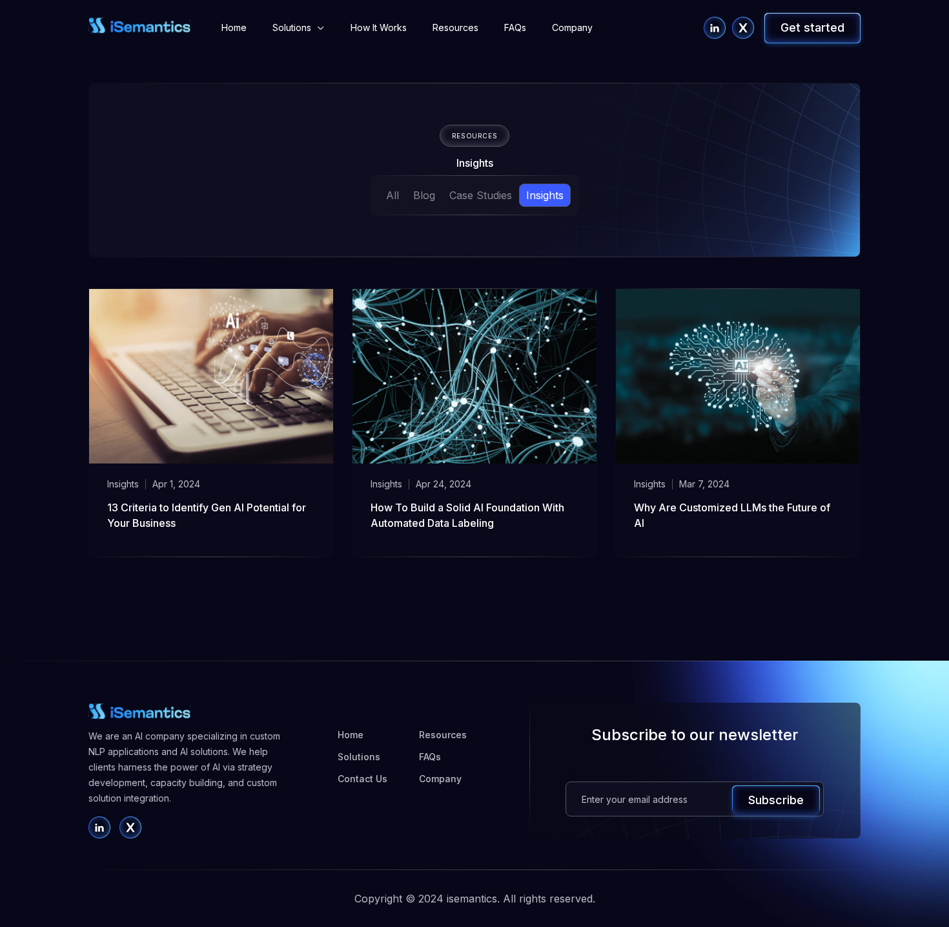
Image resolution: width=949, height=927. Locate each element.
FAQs (515, 27)
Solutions (359, 756)
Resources (455, 27)
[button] (298, 28)
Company (572, 27)
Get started (812, 27)
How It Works (379, 27)
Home (234, 27)
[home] (139, 25)
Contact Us (362, 778)
